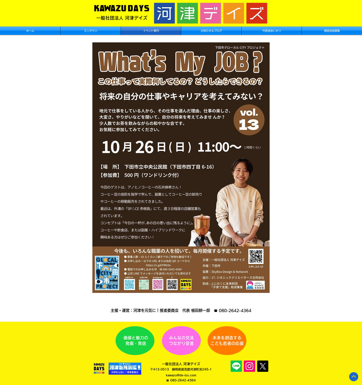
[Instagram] (249, 366)
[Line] (236, 366)
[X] (262, 366)
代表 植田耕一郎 (196, 310)
